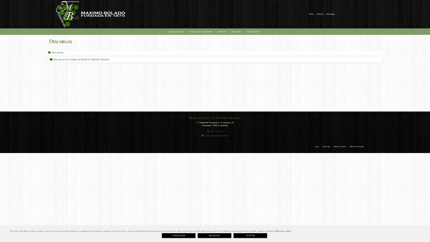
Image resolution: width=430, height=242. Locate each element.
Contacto (320, 14)
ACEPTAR (250, 235)
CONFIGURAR (178, 235)
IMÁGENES (236, 32)
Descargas (330, 14)
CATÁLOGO (222, 32)
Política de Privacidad (356, 146)
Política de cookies (282, 231)
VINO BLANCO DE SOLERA (200, 32)
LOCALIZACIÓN (253, 32)
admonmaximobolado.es (217, 135)
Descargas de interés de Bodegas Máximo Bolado (81, 59)
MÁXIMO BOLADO (176, 32)
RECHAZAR (214, 235)
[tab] (215, 52)
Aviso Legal (326, 146)
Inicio (311, 14)
